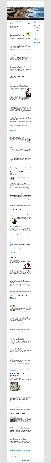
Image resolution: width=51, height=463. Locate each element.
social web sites (13, 252)
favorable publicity (23, 291)
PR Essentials (22, 150)
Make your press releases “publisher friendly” (16, 406)
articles (22, 409)
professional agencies (28, 205)
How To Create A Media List (16, 129)
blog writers (20, 251)
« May (35, 33)
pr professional (16, 72)
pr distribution (24, 167)
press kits (25, 205)
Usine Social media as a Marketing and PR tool (17, 248)
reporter (17, 168)
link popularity (27, 329)
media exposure (14, 125)
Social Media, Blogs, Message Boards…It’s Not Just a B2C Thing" (18, 228)
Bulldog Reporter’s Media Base (16, 150)
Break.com (11, 240)
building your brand (23, 329)
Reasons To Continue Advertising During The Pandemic (37, 40)
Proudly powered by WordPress (25, 460)
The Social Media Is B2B (15, 209)
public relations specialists (27, 450)
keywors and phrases (21, 369)
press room (22, 450)
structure (18, 292)
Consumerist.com (12, 241)
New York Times (17, 90)
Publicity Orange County (37, 25)
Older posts (11, 23)
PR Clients (13, 124)
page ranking (25, 369)
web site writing (21, 292)
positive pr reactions (19, 125)
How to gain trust (13, 447)
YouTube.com (11, 239)
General (35, 22)
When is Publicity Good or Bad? (17, 76)
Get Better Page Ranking (15, 333)
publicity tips (28, 369)
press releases (27, 167)
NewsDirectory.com (22, 159)
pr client (22, 167)
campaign (20, 291)
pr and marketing (23, 251)
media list (20, 167)
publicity (19, 72)
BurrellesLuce (20, 151)
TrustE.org (12, 431)
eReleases (20, 154)
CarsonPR (12, 4)
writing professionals (17, 206)
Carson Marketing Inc (19, 70)
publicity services (14, 168)
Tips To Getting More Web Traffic (17, 413)
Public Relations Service (16, 124)
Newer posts (29, 23)
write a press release (15, 370)
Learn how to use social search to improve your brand (17, 326)
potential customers (12, 292)
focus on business (26, 124)
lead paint (29, 124)
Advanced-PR (24, 154)
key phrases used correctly (28, 291)
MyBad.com (11, 242)
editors (24, 409)
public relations (25, 125)
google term (13, 72)
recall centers (15, 104)
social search (12, 330)
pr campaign (22, 125)
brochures (22, 205)
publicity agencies (27, 251)
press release (15, 292)
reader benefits (11, 206)
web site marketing (17, 330)
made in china (11, 125)
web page (14, 206)
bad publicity (22, 124)
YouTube (18, 317)
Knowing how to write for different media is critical (17, 202)
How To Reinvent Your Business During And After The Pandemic (37, 42)
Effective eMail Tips (14, 26)
